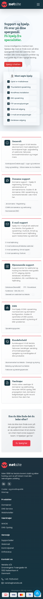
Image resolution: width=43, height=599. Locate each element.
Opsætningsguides (12, 328)
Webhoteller (7, 512)
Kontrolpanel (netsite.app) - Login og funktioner (22, 164)
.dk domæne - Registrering (15, 204)
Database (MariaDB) (12, 287)
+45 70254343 (11, 579)
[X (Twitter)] (9, 484)
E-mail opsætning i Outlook (15, 253)
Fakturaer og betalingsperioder (16, 370)
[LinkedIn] (3, 484)
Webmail (5, 544)
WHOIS (4, 523)
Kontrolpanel (7, 548)
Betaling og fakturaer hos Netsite (17, 366)
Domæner (6, 505)
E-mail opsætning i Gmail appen (17, 250)
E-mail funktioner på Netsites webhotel (19, 246)
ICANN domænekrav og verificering (18, 207)
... (29, 253)
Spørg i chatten (13, 64)
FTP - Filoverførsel (30, 287)
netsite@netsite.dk (13, 583)
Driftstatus (6, 552)
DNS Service (7, 509)
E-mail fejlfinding (11, 242)
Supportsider (7, 540)
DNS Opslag (6, 527)
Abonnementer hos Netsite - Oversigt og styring (22, 362)
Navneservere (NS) (12, 211)
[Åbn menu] (38, 4)
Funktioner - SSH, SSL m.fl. (14, 291)
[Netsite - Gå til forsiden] (11, 4)
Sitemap (4, 492)
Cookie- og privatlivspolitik (12, 489)
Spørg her (23, 443)
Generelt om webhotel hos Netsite (17, 294)
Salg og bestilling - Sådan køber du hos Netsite (22, 167)
